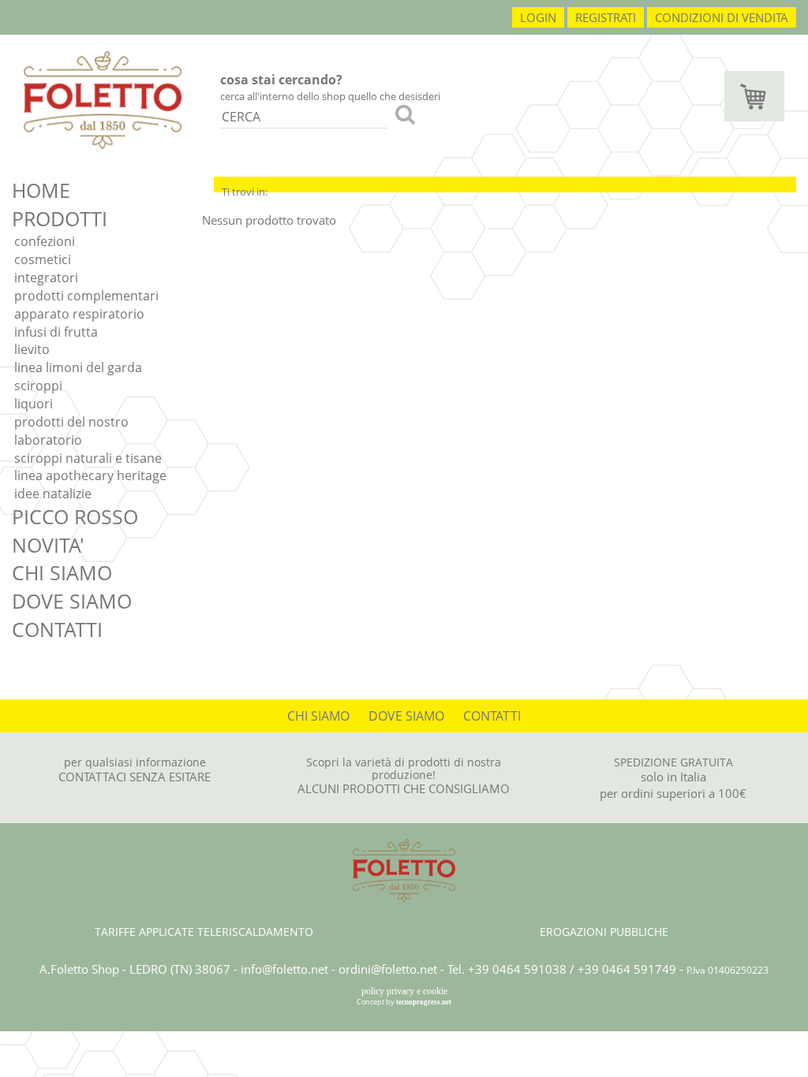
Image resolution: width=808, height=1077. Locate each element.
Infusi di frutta (56, 332)
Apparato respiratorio (79, 313)
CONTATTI (57, 629)
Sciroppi (38, 385)
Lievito (32, 349)
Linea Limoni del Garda (78, 367)
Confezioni (44, 241)
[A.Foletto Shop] (102, 98)
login (538, 17)
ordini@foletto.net (388, 969)
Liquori (33, 403)
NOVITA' (48, 544)
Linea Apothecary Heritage (90, 475)
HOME (41, 190)
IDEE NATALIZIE (53, 493)
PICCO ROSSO (75, 516)
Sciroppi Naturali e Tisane (88, 458)
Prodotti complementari (86, 295)
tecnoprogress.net (423, 1002)
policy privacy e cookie (404, 991)
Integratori (46, 277)
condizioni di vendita (721, 17)
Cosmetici (42, 259)
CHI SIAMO (62, 572)
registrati (605, 17)
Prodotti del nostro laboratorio (71, 431)
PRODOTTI (59, 218)
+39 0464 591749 (627, 969)
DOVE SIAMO (72, 600)
